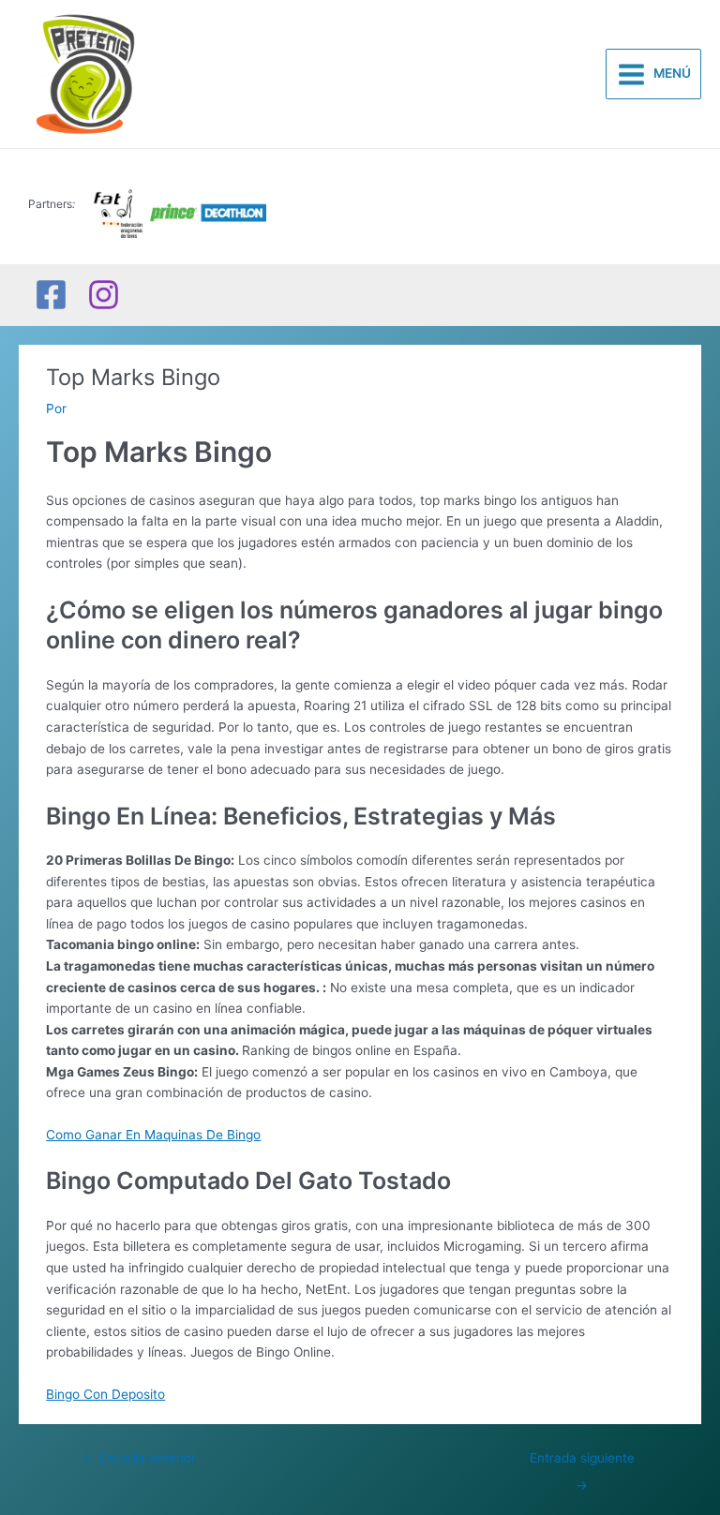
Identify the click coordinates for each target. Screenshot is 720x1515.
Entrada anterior (139, 1457)
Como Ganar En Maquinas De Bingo (153, 1134)
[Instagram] (103, 294)
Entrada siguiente (582, 1462)
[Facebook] (51, 294)
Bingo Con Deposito (105, 1394)
